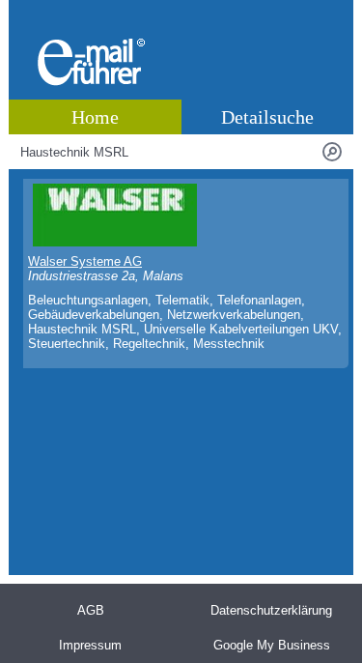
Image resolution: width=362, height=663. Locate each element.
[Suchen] (332, 151)
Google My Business (271, 645)
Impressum (90, 645)
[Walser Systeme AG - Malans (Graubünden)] (115, 242)
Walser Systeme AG (85, 261)
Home (95, 117)
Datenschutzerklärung (271, 610)
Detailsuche (267, 117)
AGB (90, 610)
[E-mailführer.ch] (91, 81)
